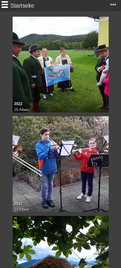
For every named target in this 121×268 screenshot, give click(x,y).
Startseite (22, 5)
